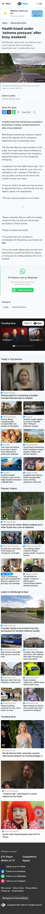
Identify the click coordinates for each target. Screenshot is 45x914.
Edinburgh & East (18, 23)
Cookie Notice (18, 891)
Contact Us (5, 891)
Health (6, 307)
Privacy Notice (31, 888)
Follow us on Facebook (15, 871)
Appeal (26, 860)
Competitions (29, 856)
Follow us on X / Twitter (16, 866)
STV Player (7, 856)
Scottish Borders (19, 307)
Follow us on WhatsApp (16, 876)
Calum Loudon (8, 95)
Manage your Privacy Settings (15, 898)
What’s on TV (8, 860)
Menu (8, 3)
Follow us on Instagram (16, 881)
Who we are (6, 888)
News (4, 23)
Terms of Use (18, 888)
